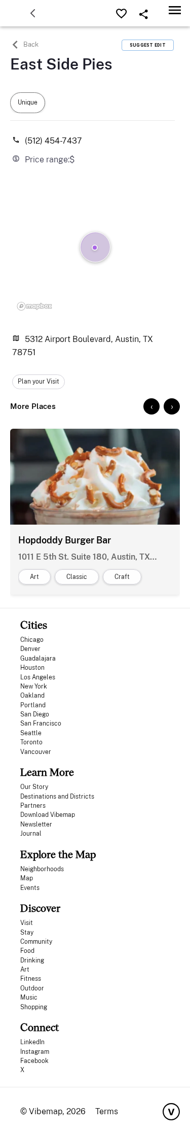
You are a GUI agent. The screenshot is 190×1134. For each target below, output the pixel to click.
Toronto (31, 742)
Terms (106, 1111)
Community (36, 941)
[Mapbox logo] (34, 306)
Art (24, 969)
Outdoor (32, 988)
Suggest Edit (148, 45)
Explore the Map (58, 854)
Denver (30, 648)
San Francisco (40, 723)
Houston (32, 667)
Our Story (34, 787)
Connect (39, 1027)
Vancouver (35, 751)
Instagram (34, 1051)
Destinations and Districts (57, 796)
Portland (33, 705)
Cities (33, 624)
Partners (33, 805)
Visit (26, 922)
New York (33, 686)
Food (27, 950)
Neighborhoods (42, 869)
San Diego (34, 714)
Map (26, 878)
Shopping (33, 1007)
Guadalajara (38, 658)
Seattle (31, 733)
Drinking (32, 960)
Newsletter (36, 824)
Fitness (30, 978)
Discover (40, 908)
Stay (26, 932)
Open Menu (174, 10)
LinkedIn (32, 1042)
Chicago (32, 639)
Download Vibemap (47, 814)
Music (28, 997)
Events (30, 887)
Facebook (34, 1060)
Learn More (47, 772)
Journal (31, 833)
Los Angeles (37, 677)
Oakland (32, 695)
